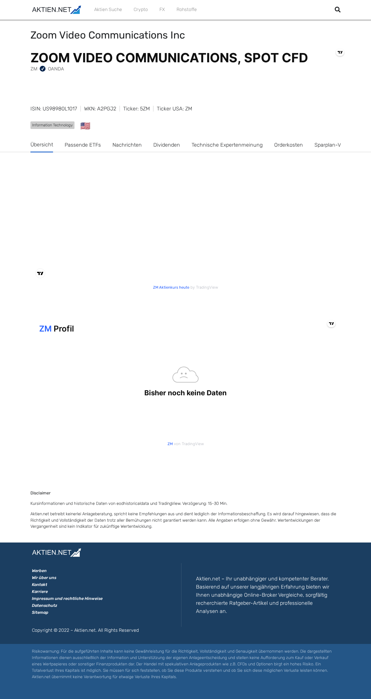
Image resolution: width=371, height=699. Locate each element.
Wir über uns (44, 577)
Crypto (141, 9)
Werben (39, 570)
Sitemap (40, 612)
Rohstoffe (187, 9)
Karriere (40, 591)
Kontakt (39, 584)
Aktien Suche (108, 9)
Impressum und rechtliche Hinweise (67, 598)
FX (162, 9)
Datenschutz (44, 605)
